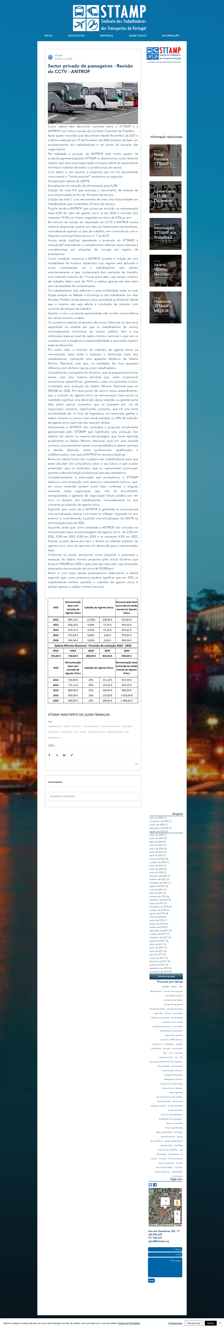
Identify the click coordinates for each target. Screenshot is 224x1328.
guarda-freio (166, 1145)
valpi (126, 732)
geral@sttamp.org (158, 1241)
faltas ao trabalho (174, 1123)
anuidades (178, 1013)
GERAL (51, 745)
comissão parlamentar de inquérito (166, 1061)
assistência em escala (172, 1022)
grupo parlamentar (173, 1141)
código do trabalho (173, 1075)
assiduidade (177, 1017)
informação (161, 1154)
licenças (163, 1158)
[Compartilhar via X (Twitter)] (56, 755)
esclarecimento (175, 1110)
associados (177, 1026)
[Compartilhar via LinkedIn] (64, 755)
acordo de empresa (173, 991)
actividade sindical (174, 995)
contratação (66, 732)
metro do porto (162, 1171)
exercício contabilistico (172, 1114)
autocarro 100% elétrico (171, 1039)
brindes (166, 1048)
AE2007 (165, 986)
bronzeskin (177, 1048)
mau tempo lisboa (164, 1167)
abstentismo (156, 991)
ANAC (174, 986)
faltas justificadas (164, 1132)
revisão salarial (91, 726)
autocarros (158, 1044)
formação (178, 1132)
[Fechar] (220, 1323)
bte (165, 1053)
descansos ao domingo (171, 1083)
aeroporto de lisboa (173, 1000)
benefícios (156, 1048)
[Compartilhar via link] (71, 755)
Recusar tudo (193, 1323)
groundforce (157, 1141)
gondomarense (114, 732)
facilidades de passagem (171, 1119)
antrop (83, 732)
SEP (181, 986)
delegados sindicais (173, 1079)
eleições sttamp (158, 1105)
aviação (179, 1044)
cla (181, 1057)
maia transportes (166, 1163)
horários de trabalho (167, 1149)
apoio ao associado (160, 1017)
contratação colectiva (172, 1070)
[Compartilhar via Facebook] (49, 755)
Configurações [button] (175, 1323)
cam (171, 1053)
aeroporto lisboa (157, 1009)
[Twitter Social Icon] (150, 1185)
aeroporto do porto (173, 1004)
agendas (158, 1013)
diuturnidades (164, 1101)
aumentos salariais (110, 726)
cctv (76, 732)
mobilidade (177, 1171)
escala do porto (175, 1105)
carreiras (178, 1053)
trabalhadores (55, 726)
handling (178, 1145)
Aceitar (210, 1323)
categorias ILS (165, 1057)
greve (180, 1136)
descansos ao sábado (172, 1088)
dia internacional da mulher (169, 1097)
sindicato (77, 726)
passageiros (54, 737)
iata (181, 1149)
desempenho (176, 1092)
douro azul (177, 1101)
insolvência (173, 1154)
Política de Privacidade (129, 1323)
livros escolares (175, 1158)
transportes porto (97, 732)
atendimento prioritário (171, 1031)
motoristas (126, 726)
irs (181, 1154)
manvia (179, 1163)
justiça (154, 1158)
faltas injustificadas (174, 1127)
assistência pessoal (162, 1026)
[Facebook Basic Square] (155, 1185)
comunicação (163, 1066)
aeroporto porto (175, 1009)
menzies (179, 1167)
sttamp (67, 726)
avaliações (53, 732)
